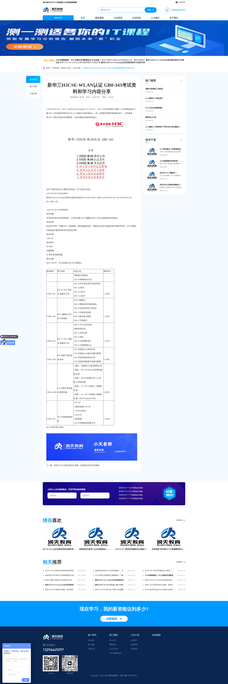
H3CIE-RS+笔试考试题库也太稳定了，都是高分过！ (132, 549)
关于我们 (174, 18)
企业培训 (136, 18)
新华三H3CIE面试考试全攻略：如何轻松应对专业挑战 (76, 465)
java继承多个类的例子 (154, 98)
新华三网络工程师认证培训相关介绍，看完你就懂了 (123, 60)
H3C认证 (112, 640)
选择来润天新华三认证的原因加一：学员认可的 (96, 549)
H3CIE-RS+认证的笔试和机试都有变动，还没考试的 (59, 549)
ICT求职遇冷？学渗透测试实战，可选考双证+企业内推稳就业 (171, 149)
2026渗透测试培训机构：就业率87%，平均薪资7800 (171, 161)
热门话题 (91, 644)
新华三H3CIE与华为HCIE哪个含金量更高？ (110, 589)
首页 (83, 18)
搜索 (149, 10)
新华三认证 (66, 68)
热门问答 (33, 86)
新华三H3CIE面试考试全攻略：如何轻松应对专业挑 (160, 585)
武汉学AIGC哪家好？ (168, 173)
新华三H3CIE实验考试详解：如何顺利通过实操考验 (60, 589)
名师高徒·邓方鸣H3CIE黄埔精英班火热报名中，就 (168, 549)
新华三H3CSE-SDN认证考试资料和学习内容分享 (80, 62)
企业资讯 (33, 79)
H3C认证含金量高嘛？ (154, 108)
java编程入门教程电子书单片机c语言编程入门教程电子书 (164, 127)
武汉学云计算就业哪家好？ (170, 185)
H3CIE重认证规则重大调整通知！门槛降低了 (110, 575)
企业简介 (134, 640)
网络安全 (112, 644)
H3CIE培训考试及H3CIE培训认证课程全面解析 (160, 589)
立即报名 (111, 619)
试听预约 (169, 493)
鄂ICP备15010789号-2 (129, 676)
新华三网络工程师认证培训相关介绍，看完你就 (60, 580)
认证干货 (77, 68)
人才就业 (155, 18)
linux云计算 (113, 649)
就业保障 (134, 644)
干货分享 (55, 68)
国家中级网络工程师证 (154, 89)
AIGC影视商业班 (115, 653)
